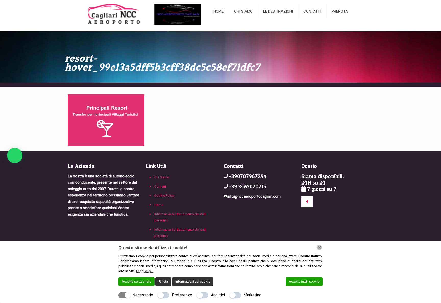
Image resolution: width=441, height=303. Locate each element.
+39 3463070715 (247, 186)
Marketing (252, 295)
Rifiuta (163, 281)
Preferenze (182, 295)
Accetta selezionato (136, 281)
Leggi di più (144, 271)
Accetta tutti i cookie (304, 281)
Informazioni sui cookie (192, 281)
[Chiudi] (319, 247)
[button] (14, 155)
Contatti (160, 186)
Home (158, 205)
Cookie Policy (164, 195)
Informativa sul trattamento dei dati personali (180, 217)
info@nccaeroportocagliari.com (254, 196)
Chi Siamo (161, 177)
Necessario (142, 295)
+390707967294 (248, 176)
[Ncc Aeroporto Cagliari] (137, 15)
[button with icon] (307, 201)
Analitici (218, 295)
